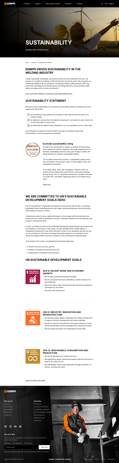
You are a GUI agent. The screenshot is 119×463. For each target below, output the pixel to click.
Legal (96, 459)
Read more (67, 177)
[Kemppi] (9, 3)
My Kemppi (37, 404)
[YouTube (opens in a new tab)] (15, 426)
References (8, 412)
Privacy (102, 459)
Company (33, 62)
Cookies (90, 459)
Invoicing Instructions (41, 407)
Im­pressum (111, 459)
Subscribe (44, 447)
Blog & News (8, 407)
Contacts (79, 4)
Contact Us (8, 415)
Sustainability (8, 409)
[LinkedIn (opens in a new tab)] (10, 426)
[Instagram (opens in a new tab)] (20, 426)
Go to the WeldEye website (42, 412)
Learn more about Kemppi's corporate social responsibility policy (49, 94)
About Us (7, 404)
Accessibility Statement (41, 409)
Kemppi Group (40, 418)
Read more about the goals (35, 380)
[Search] (102, 4)
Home (27, 62)
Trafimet (40, 421)
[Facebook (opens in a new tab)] (5, 426)
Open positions (40, 415)
